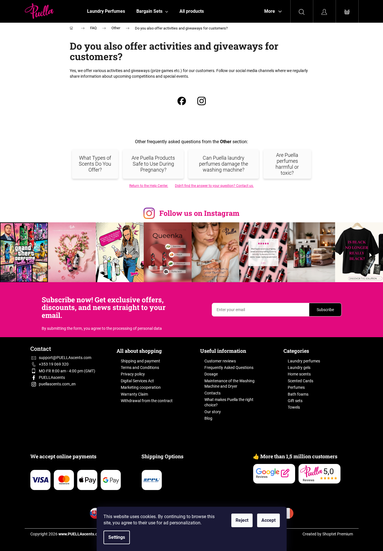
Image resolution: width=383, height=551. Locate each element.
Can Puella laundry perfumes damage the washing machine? (223, 164)
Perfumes (296, 387)
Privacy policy (133, 374)
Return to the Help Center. (148, 186)
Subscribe (325, 309)
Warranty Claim (134, 394)
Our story (212, 411)
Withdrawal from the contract (147, 400)
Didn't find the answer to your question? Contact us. (214, 186)
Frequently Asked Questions (228, 367)
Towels (294, 407)
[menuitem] (106, 11)
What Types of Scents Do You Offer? (95, 164)
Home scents (299, 374)
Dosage (211, 374)
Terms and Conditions (140, 367)
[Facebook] (181, 102)
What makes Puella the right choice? (228, 402)
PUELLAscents (52, 377)
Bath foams (298, 394)
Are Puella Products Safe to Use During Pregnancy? (153, 164)
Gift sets (295, 400)
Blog (208, 418)
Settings (116, 537)
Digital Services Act (137, 381)
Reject (242, 520)
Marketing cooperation (141, 387)
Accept (268, 520)
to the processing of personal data (132, 328)
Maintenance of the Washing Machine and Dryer (229, 384)
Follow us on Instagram (199, 213)
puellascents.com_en (57, 384)
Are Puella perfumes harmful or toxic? (287, 164)
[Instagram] (201, 101)
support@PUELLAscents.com (65, 357)
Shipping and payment (140, 361)
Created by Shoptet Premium (327, 534)
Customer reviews (220, 361)
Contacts (212, 393)
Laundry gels (299, 367)
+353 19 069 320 (54, 364)
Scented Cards (300, 381)
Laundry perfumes (304, 361)
